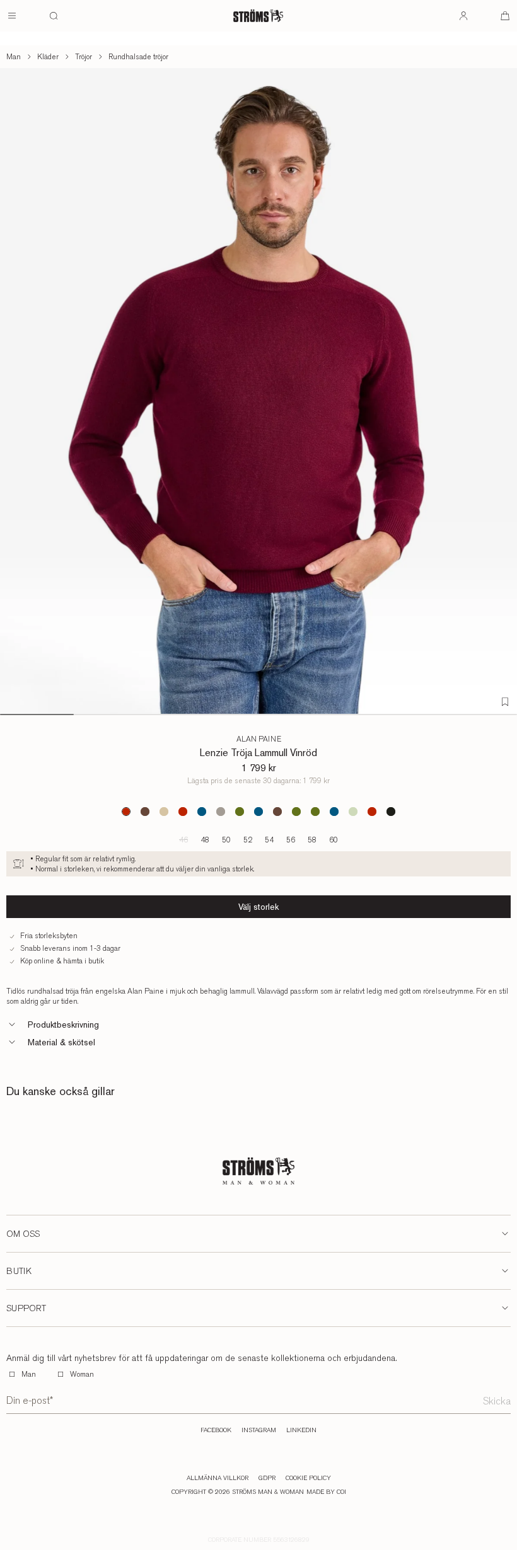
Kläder (48, 57)
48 (204, 840)
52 (247, 840)
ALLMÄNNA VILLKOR (217, 1478)
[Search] (53, 15)
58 (312, 840)
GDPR (267, 1478)
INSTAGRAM (258, 1430)
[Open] (12, 15)
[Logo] (258, 15)
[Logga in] (463, 15)
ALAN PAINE (258, 739)
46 (183, 840)
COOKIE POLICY (308, 1478)
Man (13, 57)
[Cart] (505, 15)
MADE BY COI (326, 1492)
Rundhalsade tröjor (138, 57)
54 (269, 840)
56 (290, 840)
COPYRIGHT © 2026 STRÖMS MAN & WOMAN (237, 1492)
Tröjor (83, 57)
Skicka (497, 1401)
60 (333, 840)
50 (226, 840)
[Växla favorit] (505, 702)
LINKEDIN (301, 1430)
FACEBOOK (215, 1430)
